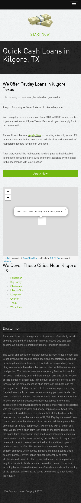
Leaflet (7, 257)
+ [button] (8, 191)
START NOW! (40, 34)
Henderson (16, 277)
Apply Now (34, 135)
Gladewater (16, 286)
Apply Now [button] (40, 173)
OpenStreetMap (30, 257)
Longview (15, 294)
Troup (13, 302)
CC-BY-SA (55, 257)
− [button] (8, 197)
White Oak (16, 307)
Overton (14, 298)
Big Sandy (16, 282)
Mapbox (7, 260)
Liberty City (16, 290)
